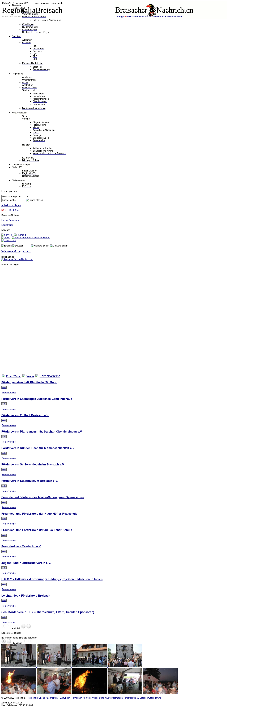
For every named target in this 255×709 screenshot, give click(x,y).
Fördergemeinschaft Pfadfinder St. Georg (29, 382)
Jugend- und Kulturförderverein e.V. (26, 563)
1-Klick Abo (13, 210)
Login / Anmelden (10, 220)
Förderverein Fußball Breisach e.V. (25, 415)
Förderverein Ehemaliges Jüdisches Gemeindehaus (36, 398)
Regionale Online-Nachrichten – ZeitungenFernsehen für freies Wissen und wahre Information (75, 698)
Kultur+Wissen (13, 376)
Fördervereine (9, 392)
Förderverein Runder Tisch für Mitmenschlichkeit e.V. (38, 448)
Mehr (4, 388)
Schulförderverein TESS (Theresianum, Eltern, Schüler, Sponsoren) (47, 612)
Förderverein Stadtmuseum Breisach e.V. (29, 480)
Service (8, 235)
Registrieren (7, 225)
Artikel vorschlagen (11, 205)
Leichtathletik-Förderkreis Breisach (25, 595)
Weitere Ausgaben (16, 251)
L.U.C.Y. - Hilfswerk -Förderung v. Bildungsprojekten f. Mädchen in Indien (52, 579)
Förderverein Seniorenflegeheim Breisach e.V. (33, 464)
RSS (7, 237)
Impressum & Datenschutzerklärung (32, 237)
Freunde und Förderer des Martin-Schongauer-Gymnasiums (42, 497)
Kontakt (21, 235)
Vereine (30, 376)
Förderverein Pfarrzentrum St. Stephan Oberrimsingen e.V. (41, 431)
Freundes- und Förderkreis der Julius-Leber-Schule (36, 530)
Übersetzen (10, 240)
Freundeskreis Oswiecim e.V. (21, 546)
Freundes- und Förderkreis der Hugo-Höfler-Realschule (39, 513)
